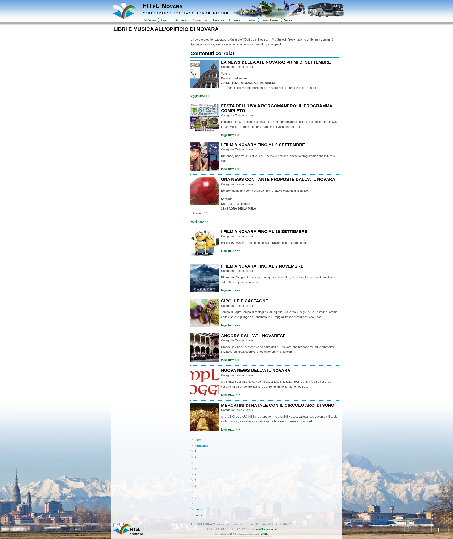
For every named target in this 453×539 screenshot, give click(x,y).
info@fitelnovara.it (266, 529)
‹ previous (201, 446)
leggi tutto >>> (199, 96)
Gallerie (181, 20)
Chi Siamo (149, 20)
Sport (288, 20)
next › (198, 509)
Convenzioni (200, 20)
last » (198, 515)
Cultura (234, 20)
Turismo (250, 20)
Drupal (264, 533)
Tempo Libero (270, 20)
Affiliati (218, 20)
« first (198, 440)
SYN (231, 533)
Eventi (165, 20)
